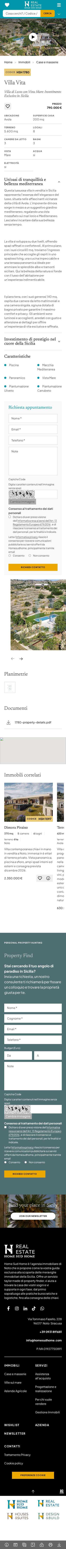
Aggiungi (7, 106)
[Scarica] (59, 1544)
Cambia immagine (22, 501)
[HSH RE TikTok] (34, 1308)
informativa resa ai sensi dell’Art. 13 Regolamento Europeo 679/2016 (35, 1131)
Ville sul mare (12, 1382)
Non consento (41, 555)
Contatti (12, 1446)
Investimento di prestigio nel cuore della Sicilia (30, 341)
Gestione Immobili (47, 1412)
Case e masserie (47, 62)
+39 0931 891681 (51, 1332)
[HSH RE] (33, 5)
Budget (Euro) (12, 1047)
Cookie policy (13, 1463)
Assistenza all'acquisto (43, 1376)
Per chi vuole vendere (43, 1402)
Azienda (42, 1425)
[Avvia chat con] (42, 1308)
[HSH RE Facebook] (8, 1308)
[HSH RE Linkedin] (25, 1308)
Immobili (24, 62)
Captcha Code (17, 479)
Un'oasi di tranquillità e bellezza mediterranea (25, 182)
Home (8, 62)
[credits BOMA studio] (62, 1491)
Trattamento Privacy (17, 1455)
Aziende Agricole (15, 1391)
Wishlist (12, 1425)
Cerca (47, 13)
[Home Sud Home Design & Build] (48, 1516)
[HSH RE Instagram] (17, 1308)
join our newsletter (33, 1216)
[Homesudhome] (33, 1251)
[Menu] (59, 5)
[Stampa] (50, 1544)
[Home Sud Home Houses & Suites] (17, 1516)
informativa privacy (27, 536)
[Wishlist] (7, 5)
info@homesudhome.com (44, 1340)
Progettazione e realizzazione (45, 1389)
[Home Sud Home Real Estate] (48, 1503)
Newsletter (15, 1433)
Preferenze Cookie (33, 1475)
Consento (18, 555)
